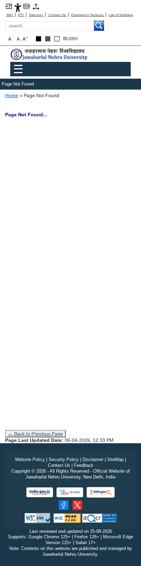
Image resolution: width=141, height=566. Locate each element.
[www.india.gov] (39, 492)
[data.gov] (101, 492)
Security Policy (64, 459)
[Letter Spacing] (36, 6)
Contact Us (57, 15)
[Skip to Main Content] (8, 6)
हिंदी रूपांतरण (70, 38)
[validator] (38, 517)
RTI (21, 15)
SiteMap (115, 459)
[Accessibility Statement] (17, 7)
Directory (36, 15)
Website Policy (30, 459)
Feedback (83, 465)
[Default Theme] (57, 38)
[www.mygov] (69, 492)
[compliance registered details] (99, 517)
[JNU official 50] (77, 505)
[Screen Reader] (26, 6)
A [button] (25, 39)
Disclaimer (92, 459)
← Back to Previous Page (35, 433)
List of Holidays (121, 15)
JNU (10, 15)
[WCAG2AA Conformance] (67, 517)
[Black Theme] (38, 38)
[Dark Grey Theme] (47, 38)
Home (11, 95)
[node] (49, 54)
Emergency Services (87, 15)
